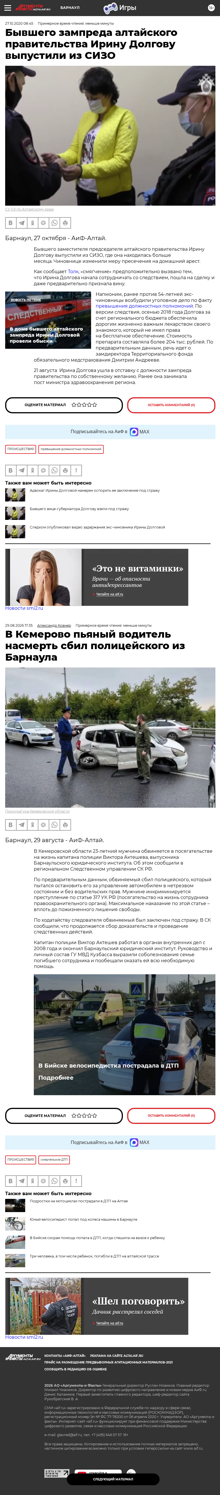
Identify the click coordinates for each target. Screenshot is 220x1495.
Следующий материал (113, 1479)
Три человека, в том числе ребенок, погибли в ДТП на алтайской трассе (94, 1256)
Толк (73, 271)
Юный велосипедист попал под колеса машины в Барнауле (83, 1219)
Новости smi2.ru (24, 608)
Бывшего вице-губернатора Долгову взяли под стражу (79, 509)
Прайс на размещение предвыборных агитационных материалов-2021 (108, 1362)
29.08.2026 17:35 (19, 625)
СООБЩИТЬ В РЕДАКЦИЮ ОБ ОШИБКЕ (75, 1369)
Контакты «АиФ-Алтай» (65, 1356)
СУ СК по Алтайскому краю (29, 209)
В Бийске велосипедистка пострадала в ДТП (108, 1065)
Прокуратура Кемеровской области (37, 811)
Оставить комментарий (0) (171, 405)
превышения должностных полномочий (144, 306)
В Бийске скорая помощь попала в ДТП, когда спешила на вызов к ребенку (97, 1238)
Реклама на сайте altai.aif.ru (116, 1356)
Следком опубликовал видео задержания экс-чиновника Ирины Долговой (97, 527)
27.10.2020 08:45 (19, 23)
